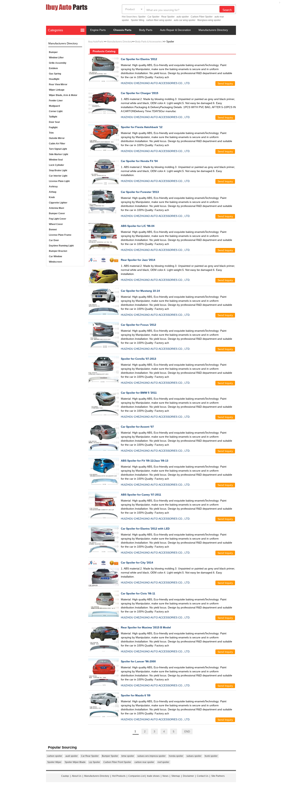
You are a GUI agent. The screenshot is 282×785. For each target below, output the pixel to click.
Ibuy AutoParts (95, 41)
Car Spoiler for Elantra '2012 (139, 59)
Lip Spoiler (94, 762)
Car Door (54, 240)
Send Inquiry (225, 83)
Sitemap (175, 776)
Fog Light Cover (57, 218)
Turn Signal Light (58, 149)
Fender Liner (56, 100)
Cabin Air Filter (57, 143)
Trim (51, 132)
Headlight (54, 79)
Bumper (53, 52)
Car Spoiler (153, 16)
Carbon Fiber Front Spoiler (117, 762)
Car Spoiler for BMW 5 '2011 (139, 392)
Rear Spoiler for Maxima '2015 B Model (146, 627)
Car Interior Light (58, 175)
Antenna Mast (56, 208)
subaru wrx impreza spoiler (151, 756)
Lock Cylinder (56, 165)
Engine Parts (98, 29)
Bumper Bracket (58, 251)
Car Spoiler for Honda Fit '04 (139, 161)
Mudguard (54, 106)
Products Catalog (104, 51)
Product (130, 9)
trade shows (153, 776)
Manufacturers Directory (213, 29)
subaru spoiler (193, 756)
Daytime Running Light (61, 245)
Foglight (53, 127)
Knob (52, 197)
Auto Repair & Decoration (175, 29)
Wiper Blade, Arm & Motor (63, 95)
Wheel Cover (56, 224)
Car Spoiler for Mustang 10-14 (140, 290)
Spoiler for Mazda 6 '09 (135, 695)
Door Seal (54, 122)
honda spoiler (176, 756)
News (165, 776)
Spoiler (142, 16)
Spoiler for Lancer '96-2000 (138, 661)
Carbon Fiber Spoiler (202, 16)
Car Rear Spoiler (90, 756)
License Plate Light (59, 181)
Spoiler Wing (137, 20)
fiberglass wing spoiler (209, 20)
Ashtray (53, 186)
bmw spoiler (127, 756)
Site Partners (218, 776)
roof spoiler (163, 762)
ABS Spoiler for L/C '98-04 (137, 225)
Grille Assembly (57, 63)
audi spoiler (71, 756)
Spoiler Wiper (54, 762)
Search (227, 10)
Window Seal (56, 159)
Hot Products (118, 776)
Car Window (55, 256)
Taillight (53, 116)
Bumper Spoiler (110, 756)
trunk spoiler (211, 756)
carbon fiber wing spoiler (159, 20)
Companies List (136, 776)
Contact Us (202, 776)
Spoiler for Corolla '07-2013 (138, 358)
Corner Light (56, 111)
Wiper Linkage (56, 89)
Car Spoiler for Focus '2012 (138, 324)
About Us (76, 776)
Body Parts (145, 29)
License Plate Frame (60, 235)
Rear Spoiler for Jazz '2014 (138, 259)
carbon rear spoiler (144, 762)
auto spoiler (182, 16)
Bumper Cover (57, 213)
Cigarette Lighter (58, 202)
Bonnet (53, 229)
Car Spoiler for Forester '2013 (140, 191)
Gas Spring (55, 73)
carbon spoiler (54, 756)
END (187, 731)
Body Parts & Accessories (148, 41)
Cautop (65, 776)
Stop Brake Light (58, 170)
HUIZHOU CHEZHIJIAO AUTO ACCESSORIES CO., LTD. (155, 83)
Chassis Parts (122, 29)
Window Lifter (56, 57)
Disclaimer (188, 776)
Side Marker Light (58, 154)
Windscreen (55, 261)
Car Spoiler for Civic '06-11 (138, 593)
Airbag (52, 192)
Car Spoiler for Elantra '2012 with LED (145, 528)
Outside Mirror (57, 138)
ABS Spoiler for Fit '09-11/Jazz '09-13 (144, 460)
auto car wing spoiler (184, 20)
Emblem (53, 68)
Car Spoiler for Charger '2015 (139, 93)
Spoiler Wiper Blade (75, 762)
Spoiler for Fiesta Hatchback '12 (141, 127)
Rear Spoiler (168, 16)
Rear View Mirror (58, 84)
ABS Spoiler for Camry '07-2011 (141, 494)
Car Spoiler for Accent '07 (137, 426)
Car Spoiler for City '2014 (137, 562)
